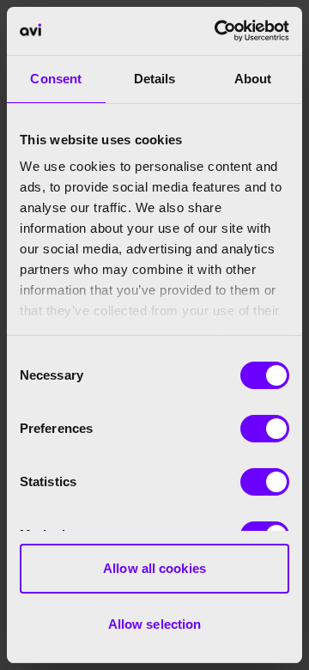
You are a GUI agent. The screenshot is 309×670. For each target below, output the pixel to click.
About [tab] (253, 78)
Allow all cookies (154, 568)
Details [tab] (155, 78)
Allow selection (155, 624)
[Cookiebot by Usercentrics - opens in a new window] (218, 31)
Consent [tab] (56, 78)
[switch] (264, 428)
